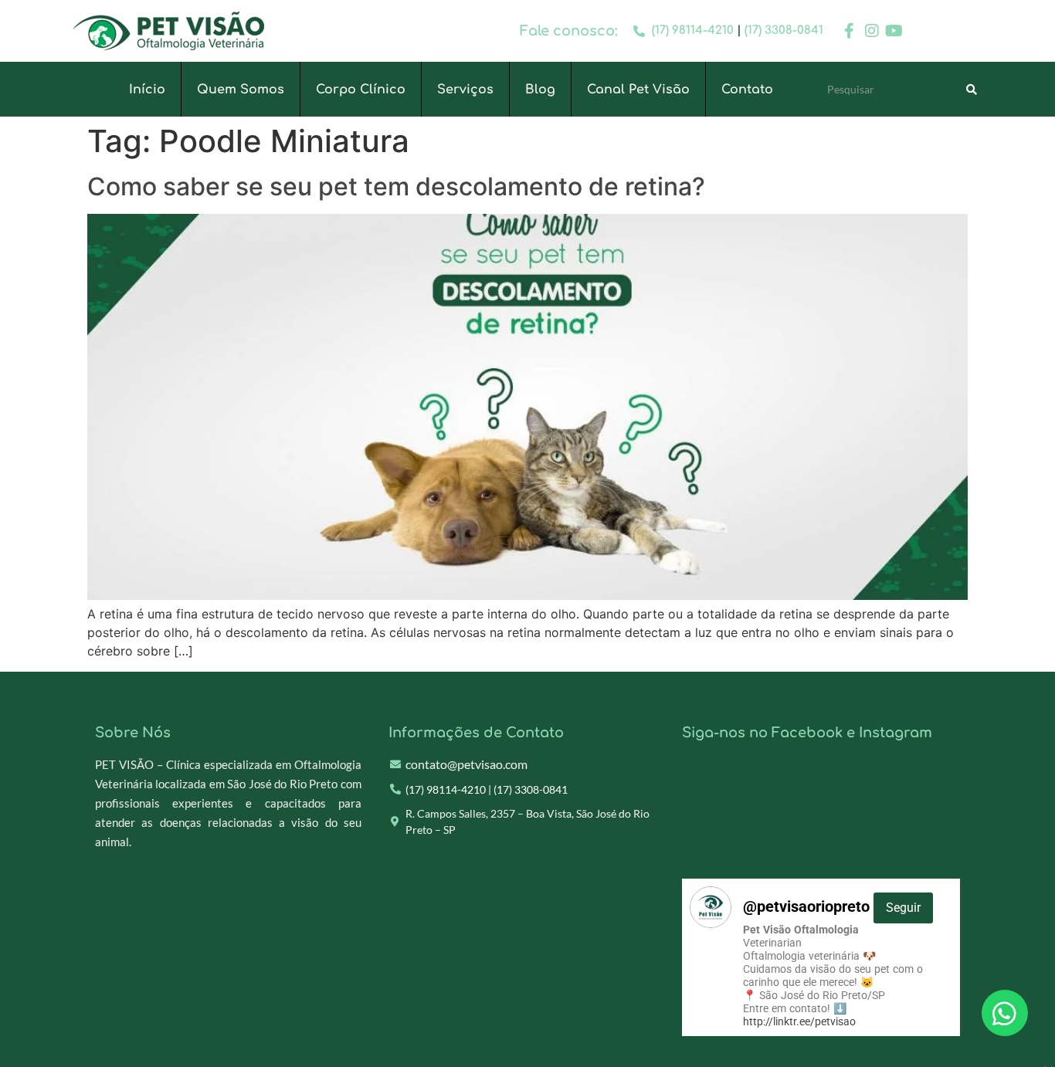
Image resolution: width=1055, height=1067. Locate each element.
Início (147, 90)
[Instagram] (872, 31)
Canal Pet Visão (638, 90)
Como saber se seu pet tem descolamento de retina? (396, 186)
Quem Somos (240, 90)
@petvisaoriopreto (832, 906)
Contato (747, 90)
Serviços (465, 90)
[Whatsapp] (1005, 1013)
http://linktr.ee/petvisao (799, 1021)
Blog (540, 90)
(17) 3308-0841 (784, 30)
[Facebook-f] (849, 31)
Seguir (903, 907)
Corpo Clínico (360, 90)
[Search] (971, 89)
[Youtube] (894, 31)
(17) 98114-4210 (693, 30)
